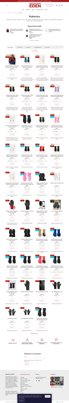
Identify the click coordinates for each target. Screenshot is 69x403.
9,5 (12, 217)
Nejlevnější (20, 47)
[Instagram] (39, 381)
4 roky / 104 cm (55, 101)
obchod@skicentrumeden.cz (40, 377)
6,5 (55, 189)
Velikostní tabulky (23, 388)
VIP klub (22, 393)
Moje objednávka (23, 381)
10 (27, 297)
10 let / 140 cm (40, 160)
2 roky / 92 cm (10, 131)
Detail (11, 74)
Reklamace (22, 383)
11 (41, 297)
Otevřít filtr (34, 50)
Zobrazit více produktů (34, 40)
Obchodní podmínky (24, 384)
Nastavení (21, 400)
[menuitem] (23, 10)
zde (23, 397)
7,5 (58, 189)
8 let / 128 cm (25, 101)
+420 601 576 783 (39, 378)
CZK (6, 5)
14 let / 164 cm (60, 272)
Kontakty (22, 377)
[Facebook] (36, 381)
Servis (21, 391)
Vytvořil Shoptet (61, 401)
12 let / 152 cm (27, 189)
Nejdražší (28, 47)
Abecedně (47, 47)
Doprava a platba (24, 378)
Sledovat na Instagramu (58, 386)
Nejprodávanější (37, 47)
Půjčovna (22, 390)
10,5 (12, 324)
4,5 (40, 189)
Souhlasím (48, 396)
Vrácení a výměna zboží (25, 380)
